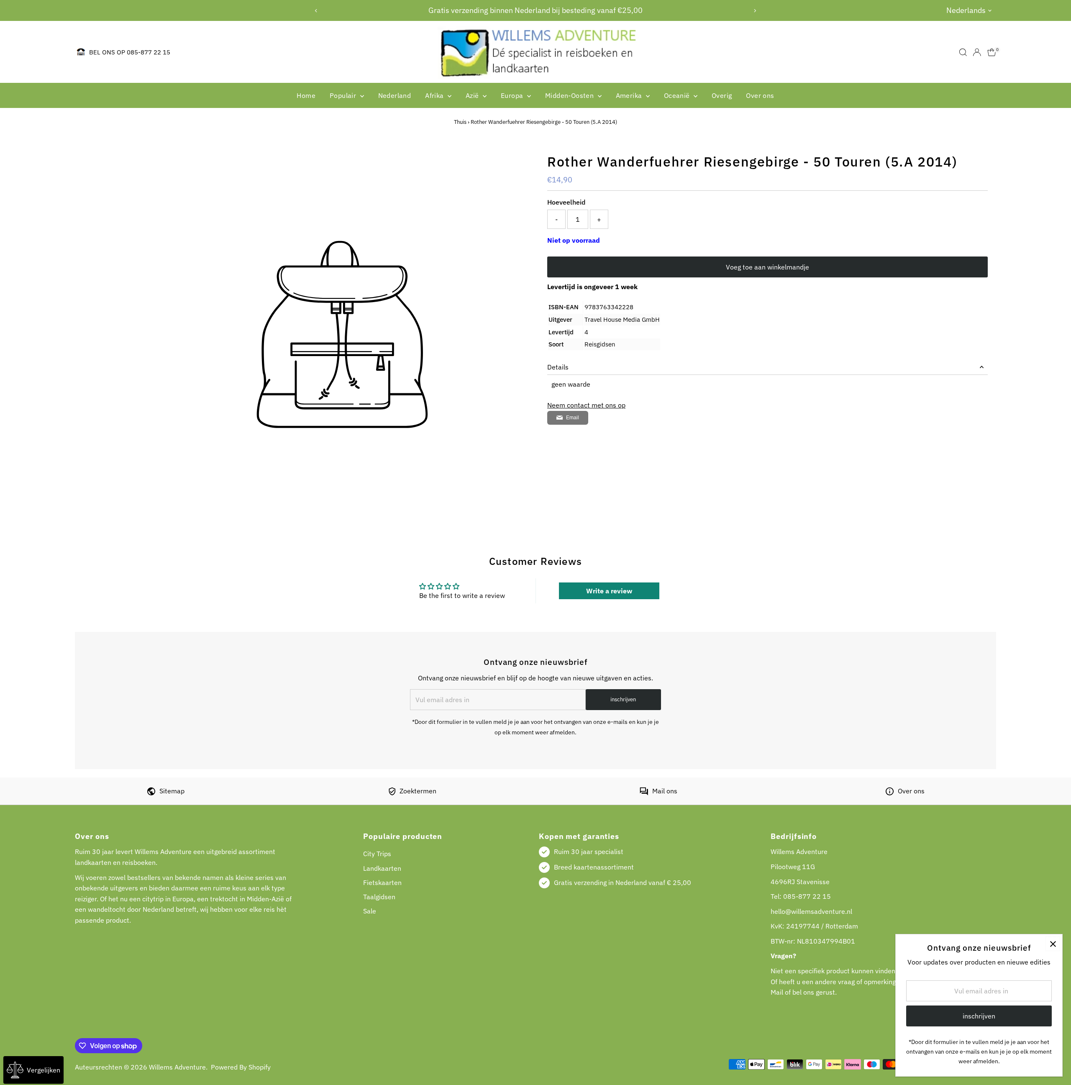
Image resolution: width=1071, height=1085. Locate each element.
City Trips (377, 853)
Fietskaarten (382, 882)
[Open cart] (991, 52)
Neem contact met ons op (586, 405)
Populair (344, 95)
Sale (369, 911)
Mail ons (664, 791)
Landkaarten (382, 868)
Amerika (630, 95)
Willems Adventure (177, 1067)
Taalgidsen (379, 897)
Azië (473, 95)
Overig (722, 95)
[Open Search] (963, 52)
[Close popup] (1052, 943)
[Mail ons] (644, 793)
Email (572, 418)
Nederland (394, 95)
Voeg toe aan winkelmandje (767, 267)
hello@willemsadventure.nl (811, 911)
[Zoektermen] (392, 793)
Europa (513, 95)
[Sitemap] (151, 793)
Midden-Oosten (570, 95)
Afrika (435, 95)
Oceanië (678, 95)
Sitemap (171, 791)
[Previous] (316, 10)
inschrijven (623, 699)
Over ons (760, 95)
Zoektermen (418, 791)
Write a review (609, 591)
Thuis (460, 122)
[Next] (754, 10)
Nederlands (966, 10)
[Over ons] (890, 793)
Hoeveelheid (566, 202)
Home (306, 95)
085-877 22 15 (807, 896)
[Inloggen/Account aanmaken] (977, 52)
